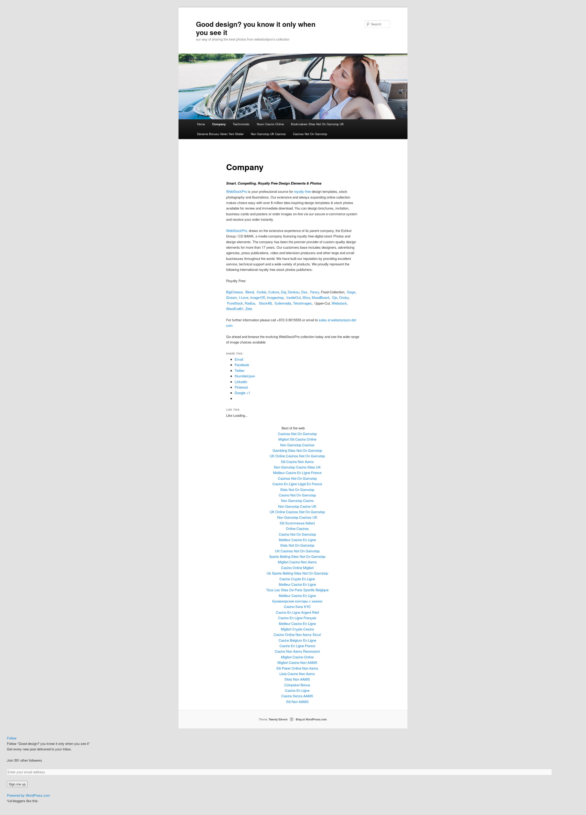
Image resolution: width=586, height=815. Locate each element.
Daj (283, 291)
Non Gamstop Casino (297, 500)
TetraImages (302, 303)
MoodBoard (320, 297)
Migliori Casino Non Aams (297, 561)
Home (201, 124)
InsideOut (293, 297)
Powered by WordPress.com (28, 795)
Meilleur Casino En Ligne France (297, 472)
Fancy (314, 291)
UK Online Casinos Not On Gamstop (297, 455)
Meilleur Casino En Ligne (297, 539)
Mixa (306, 297)
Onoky (344, 297)
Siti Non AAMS (297, 701)
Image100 (257, 297)
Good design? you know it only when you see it (255, 28)
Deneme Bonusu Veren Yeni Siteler (220, 134)
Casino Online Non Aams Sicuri (297, 634)
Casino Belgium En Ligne (297, 640)
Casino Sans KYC (297, 606)
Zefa (248, 308)
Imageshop (275, 297)
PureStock (235, 303)
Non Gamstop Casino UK (297, 506)
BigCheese (234, 291)
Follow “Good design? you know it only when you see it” (48, 743)
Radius (250, 303)
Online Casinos (297, 528)
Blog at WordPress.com (311, 719)
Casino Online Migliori (297, 567)
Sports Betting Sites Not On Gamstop (297, 556)
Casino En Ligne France (297, 645)
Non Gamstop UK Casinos (268, 134)
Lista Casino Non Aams (297, 673)
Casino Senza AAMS (297, 695)
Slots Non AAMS (297, 679)
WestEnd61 (235, 308)
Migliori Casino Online (297, 656)
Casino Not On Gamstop (297, 495)
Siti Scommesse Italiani (297, 523)
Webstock (339, 303)
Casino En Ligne (297, 690)
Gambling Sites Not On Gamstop (297, 450)
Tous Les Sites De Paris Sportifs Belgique (297, 589)
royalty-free (302, 191)
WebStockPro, (237, 230)
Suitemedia (282, 303)
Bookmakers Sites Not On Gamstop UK (317, 124)
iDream (231, 297)
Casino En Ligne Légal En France (297, 483)
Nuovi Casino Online (270, 124)
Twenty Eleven (278, 719)
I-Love (243, 297)
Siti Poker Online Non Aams (297, 668)
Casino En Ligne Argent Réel (297, 612)
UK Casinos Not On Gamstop (297, 550)
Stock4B (265, 303)
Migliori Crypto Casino (297, 629)
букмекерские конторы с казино (297, 601)
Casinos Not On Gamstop (310, 134)
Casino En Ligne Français (297, 617)
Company (219, 124)
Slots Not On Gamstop (297, 489)
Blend (249, 291)
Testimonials (241, 124)
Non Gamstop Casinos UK (297, 517)
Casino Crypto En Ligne (297, 578)
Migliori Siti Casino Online (297, 439)
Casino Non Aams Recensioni (297, 651)
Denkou (293, 291)
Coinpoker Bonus (297, 684)
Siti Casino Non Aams (297, 461)
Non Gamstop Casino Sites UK (297, 467)
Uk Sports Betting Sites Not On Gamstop (297, 573)
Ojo (334, 297)
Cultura (273, 291)
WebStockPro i (237, 191)
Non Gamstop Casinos (297, 444)
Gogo (351, 291)
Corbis (261, 291)
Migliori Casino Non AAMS (297, 662)
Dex (304, 291)
